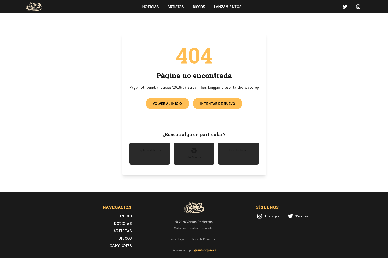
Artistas (176, 6)
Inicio (126, 216)
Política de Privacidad (203, 239)
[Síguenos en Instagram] (358, 6)
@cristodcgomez (205, 250)
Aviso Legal (178, 239)
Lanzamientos (227, 6)
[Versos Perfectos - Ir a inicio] (34, 7)
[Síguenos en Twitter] (345, 6)
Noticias (150, 6)
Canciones (121, 245)
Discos (199, 6)
